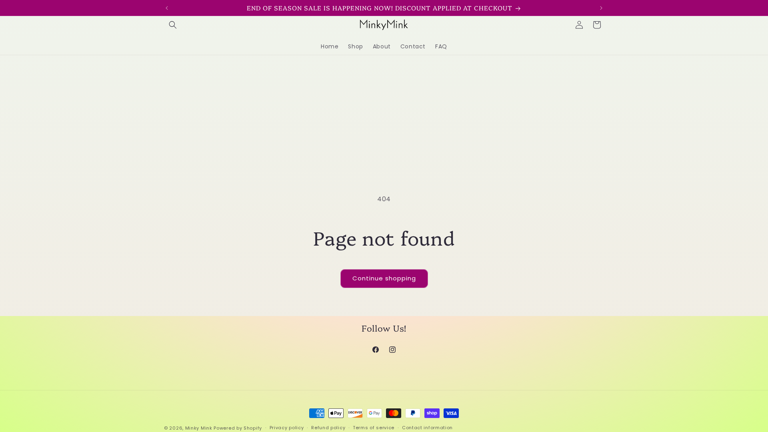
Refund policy (328, 427)
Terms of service (373, 427)
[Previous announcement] (167, 8)
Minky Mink (198, 428)
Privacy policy (287, 427)
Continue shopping (384, 278)
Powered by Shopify (238, 428)
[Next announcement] (601, 8)
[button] (173, 25)
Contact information (427, 427)
